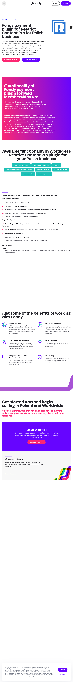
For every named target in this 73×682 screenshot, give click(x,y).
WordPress (12, 19)
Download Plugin (30, 59)
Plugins (4, 19)
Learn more (61, 674)
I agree (62, 669)
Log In (55, 3)
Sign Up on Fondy (9, 59)
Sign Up (65, 3)
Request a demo (10, 456)
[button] (4, 3)
